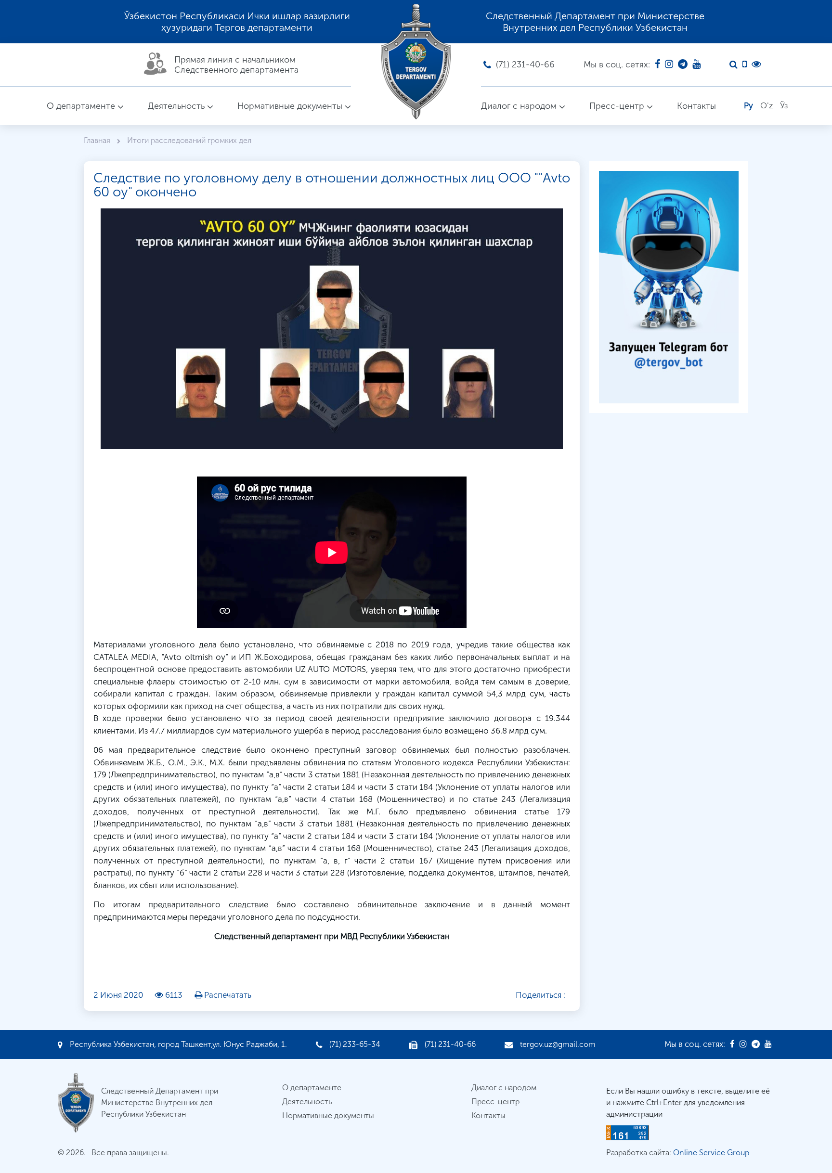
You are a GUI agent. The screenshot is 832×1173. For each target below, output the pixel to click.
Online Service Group (711, 1152)
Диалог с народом (519, 106)
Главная (98, 140)
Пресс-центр (616, 106)
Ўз (784, 105)
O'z (766, 105)
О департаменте (81, 106)
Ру (748, 105)
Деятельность (176, 106)
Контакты (696, 106)
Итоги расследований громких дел (189, 140)
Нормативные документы (289, 106)
